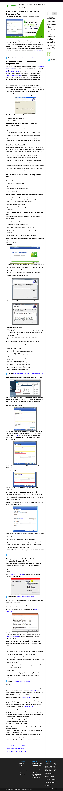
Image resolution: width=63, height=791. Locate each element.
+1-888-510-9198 (37, 50)
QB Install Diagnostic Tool (17, 574)
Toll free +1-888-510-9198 (26, 4)
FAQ (49, 4)
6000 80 (12, 71)
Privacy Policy (23, 767)
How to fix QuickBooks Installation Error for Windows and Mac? (28, 373)
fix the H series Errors (19, 70)
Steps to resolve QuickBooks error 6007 (15, 748)
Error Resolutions (37, 767)
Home (35, 4)
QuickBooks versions (26, 697)
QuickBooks (25, 16)
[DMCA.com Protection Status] (49, 55)
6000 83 (17, 71)
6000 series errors (30, 70)
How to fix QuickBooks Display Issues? (24, 57)
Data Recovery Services (38, 769)
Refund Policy (23, 769)
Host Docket (34, 690)
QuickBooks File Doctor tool (12, 636)
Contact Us (22, 7)
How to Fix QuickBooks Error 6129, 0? (25, 596)
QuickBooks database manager (14, 75)
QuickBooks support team (12, 52)
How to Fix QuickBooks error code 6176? (15, 745)
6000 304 (41, 70)
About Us (40, 4)
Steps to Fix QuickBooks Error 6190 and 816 (16, 751)
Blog (45, 4)
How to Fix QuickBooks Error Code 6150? (21, 681)
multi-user (15, 435)
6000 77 (8, 71)
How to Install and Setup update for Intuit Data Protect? (29, 555)
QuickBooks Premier (37, 763)
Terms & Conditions (24, 771)
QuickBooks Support (34, 16)
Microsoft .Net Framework (13, 568)
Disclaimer (22, 772)
